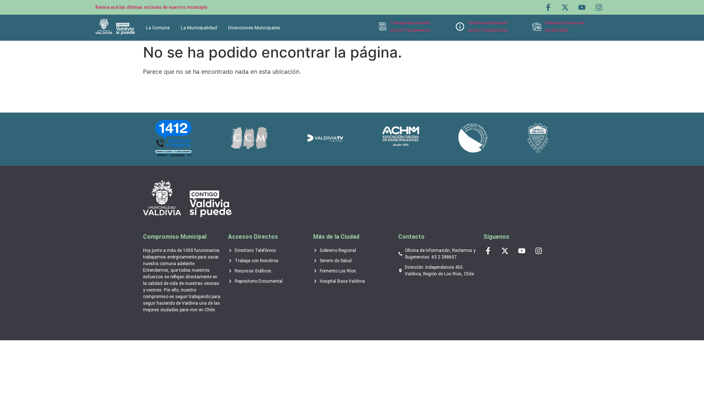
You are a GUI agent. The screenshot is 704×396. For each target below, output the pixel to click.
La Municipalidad (199, 27)
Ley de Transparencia (410, 30)
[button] (159, 28)
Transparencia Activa (410, 23)
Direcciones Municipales (254, 27)
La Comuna (158, 27)
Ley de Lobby (556, 30)
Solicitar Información (487, 23)
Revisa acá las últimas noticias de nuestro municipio (151, 7)
